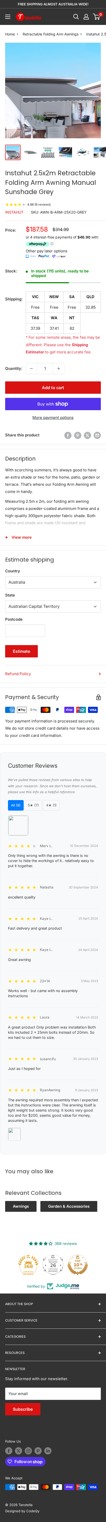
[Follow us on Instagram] (28, 1450)
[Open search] (76, 17)
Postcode (14, 619)
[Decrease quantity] (31, 368)
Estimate (21, 651)
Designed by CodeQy (22, 1511)
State (10, 595)
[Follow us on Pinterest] (38, 1450)
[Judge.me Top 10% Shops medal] (77, 1264)
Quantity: (13, 368)
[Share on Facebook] (68, 435)
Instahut (14, 212)
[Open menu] (7, 17)
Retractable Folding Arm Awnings (50, 34)
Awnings (21, 1206)
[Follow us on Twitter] (18, 1450)
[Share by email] (97, 435)
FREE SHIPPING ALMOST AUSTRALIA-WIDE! (53, 4)
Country (12, 571)
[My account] (86, 17)
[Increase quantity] (58, 368)
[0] (96, 17)
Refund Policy (18, 673)
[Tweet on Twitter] (87, 435)
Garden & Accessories (69, 1206)
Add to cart (53, 387)
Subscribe (23, 1409)
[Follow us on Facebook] (8, 1450)
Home (10, 34)
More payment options (53, 417)
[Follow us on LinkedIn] (47, 1450)
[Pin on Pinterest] (77, 435)
